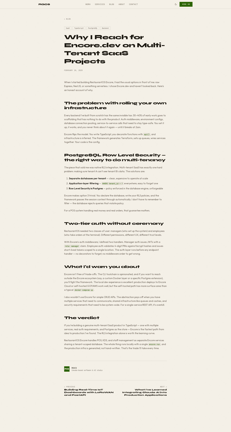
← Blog (67, 19)
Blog (111, 4)
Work (88, 4)
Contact (133, 4)
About (122, 4)
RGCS (44, 4)
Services (100, 4)
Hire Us (186, 4)
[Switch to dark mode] (176, 4)
